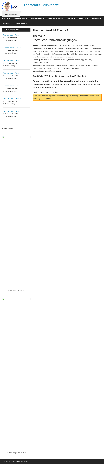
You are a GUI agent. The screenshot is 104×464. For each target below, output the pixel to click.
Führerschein (19, 18)
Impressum (96, 18)
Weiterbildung (36, 18)
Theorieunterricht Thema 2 (12, 48)
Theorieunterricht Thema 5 (12, 86)
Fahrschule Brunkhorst (41, 5)
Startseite (6, 18)
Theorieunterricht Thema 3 (12, 60)
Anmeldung (20, 23)
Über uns (82, 18)
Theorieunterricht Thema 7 (12, 111)
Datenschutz (7, 23)
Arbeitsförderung (55, 18)
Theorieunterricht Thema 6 (12, 98)
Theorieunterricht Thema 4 (12, 73)
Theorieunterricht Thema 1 (11, 35)
